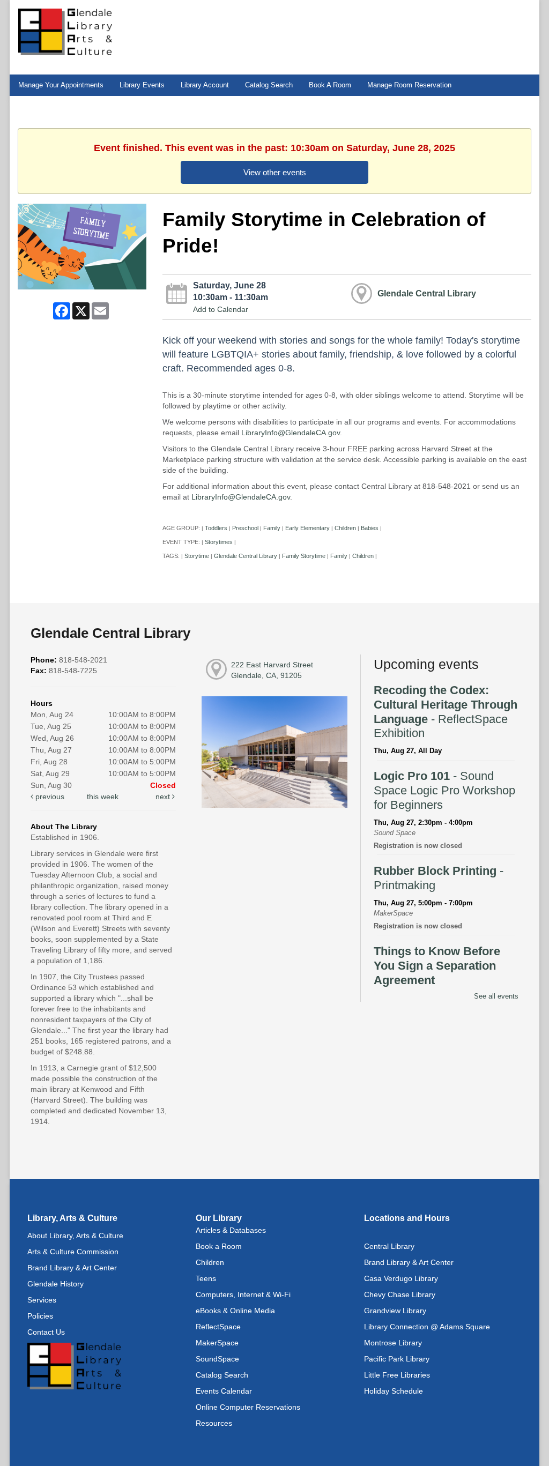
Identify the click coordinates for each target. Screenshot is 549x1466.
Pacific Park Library (396, 1359)
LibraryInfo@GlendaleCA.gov (290, 432)
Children (345, 528)
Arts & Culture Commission (72, 1251)
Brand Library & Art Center (72, 1267)
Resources (214, 1423)
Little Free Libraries (397, 1375)
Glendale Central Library (426, 293)
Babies (370, 528)
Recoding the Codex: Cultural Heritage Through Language (445, 711)
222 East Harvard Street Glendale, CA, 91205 (272, 670)
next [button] (163, 796)
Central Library (389, 1246)
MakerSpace (217, 1342)
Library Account (205, 85)
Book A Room (330, 85)
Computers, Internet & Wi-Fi (243, 1294)
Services (41, 1300)
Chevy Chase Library (399, 1294)
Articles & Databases (231, 1230)
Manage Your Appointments (60, 85)
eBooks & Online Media (235, 1310)
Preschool (245, 528)
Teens (206, 1278)
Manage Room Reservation (409, 85)
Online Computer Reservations (248, 1407)
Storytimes (219, 542)
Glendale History (55, 1283)
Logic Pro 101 (444, 790)
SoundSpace (217, 1359)
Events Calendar (224, 1391)
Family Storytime (303, 556)
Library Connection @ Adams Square (427, 1326)
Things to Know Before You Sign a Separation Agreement (437, 965)
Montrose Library (393, 1342)
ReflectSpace (218, 1326)
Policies (40, 1316)
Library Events (142, 85)
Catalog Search (269, 85)
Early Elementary (307, 528)
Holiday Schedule (393, 1391)
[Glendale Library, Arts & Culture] (65, 31)
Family (271, 528)
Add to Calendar (220, 309)
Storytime (196, 556)
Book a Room (219, 1246)
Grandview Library (395, 1310)
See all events (496, 996)
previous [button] (48, 796)
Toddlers (216, 528)
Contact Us (46, 1332)
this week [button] (102, 796)
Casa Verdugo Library (401, 1278)
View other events (274, 172)
